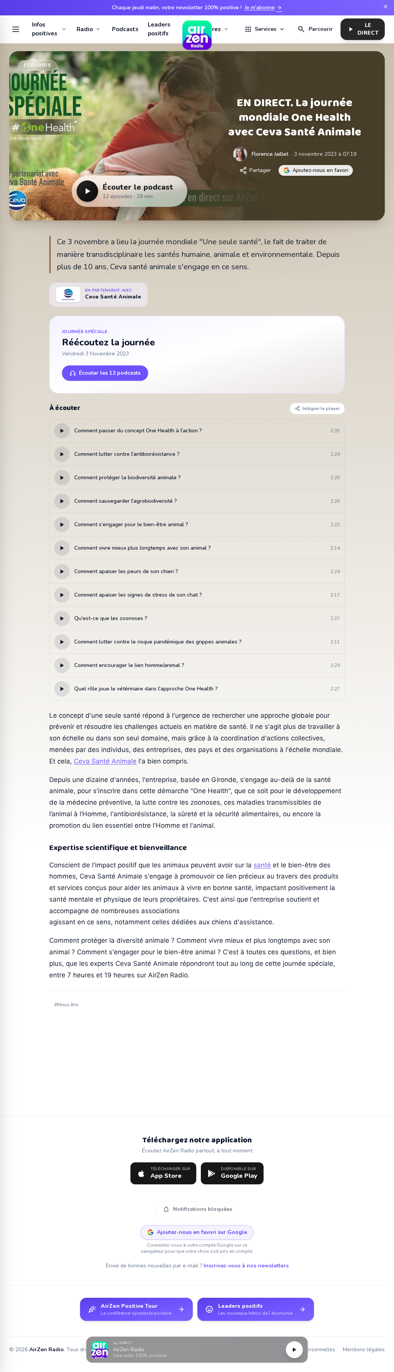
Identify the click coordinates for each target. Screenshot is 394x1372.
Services (264, 29)
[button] (197, 1350)
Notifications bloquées (197, 1209)
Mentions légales (364, 1349)
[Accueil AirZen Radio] (197, 29)
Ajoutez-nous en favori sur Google (202, 1232)
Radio (85, 29)
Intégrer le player (321, 408)
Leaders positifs (159, 29)
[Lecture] (294, 1349)
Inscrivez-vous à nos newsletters (246, 1265)
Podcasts (125, 29)
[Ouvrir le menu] (16, 29)
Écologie (37, 65)
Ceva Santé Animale (105, 761)
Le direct (363, 29)
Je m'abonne (263, 8)
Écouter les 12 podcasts (109, 373)
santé (262, 865)
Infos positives (44, 29)
